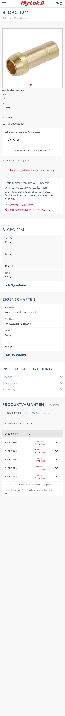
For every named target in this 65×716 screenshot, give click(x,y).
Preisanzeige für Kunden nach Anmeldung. (32, 170)
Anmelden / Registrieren (20, 205)
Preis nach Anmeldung (40, 442)
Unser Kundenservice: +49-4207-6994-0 (28, 209)
